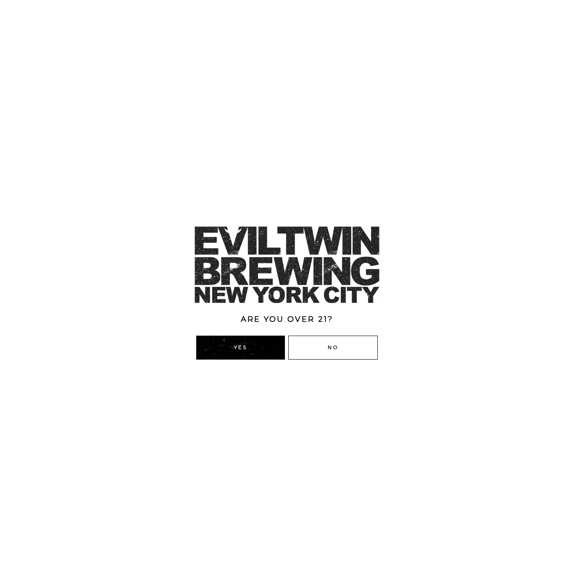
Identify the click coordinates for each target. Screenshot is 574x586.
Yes (240, 347)
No (333, 347)
